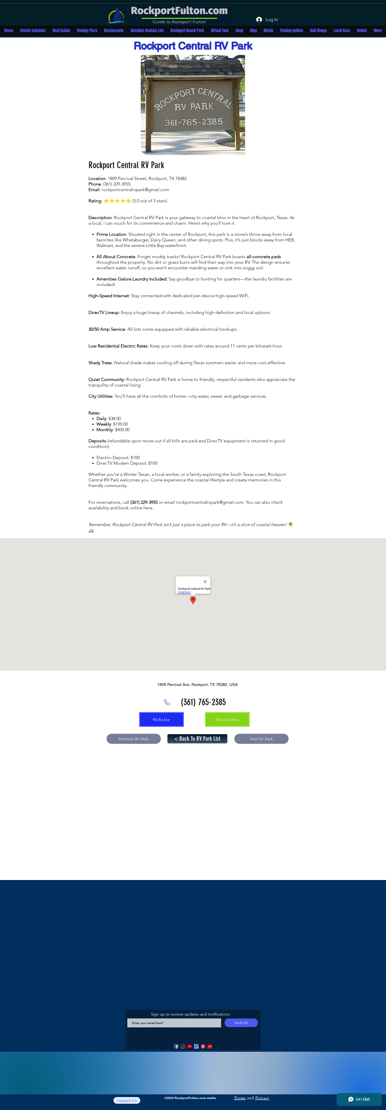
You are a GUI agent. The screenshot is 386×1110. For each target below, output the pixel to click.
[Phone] (167, 702)
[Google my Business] (196, 1046)
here (147, 507)
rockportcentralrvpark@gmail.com (135, 189)
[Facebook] (176, 1046)
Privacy (262, 1098)
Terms (240, 1098)
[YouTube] (189, 1046)
